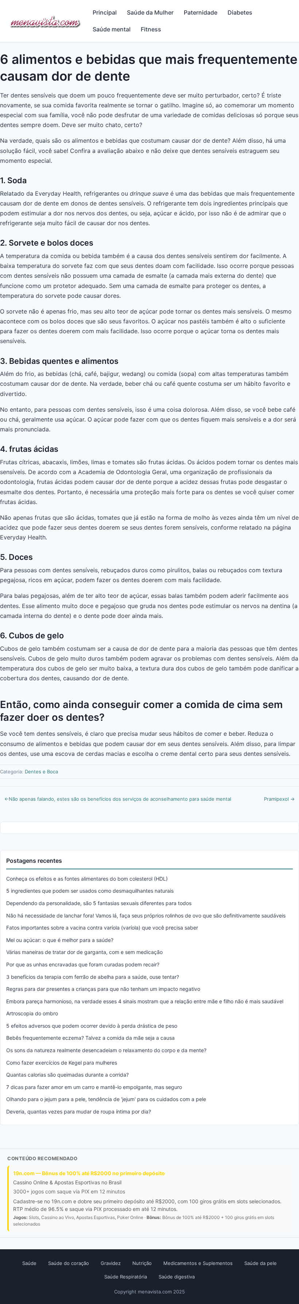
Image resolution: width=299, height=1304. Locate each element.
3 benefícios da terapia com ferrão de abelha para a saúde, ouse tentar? (92, 977)
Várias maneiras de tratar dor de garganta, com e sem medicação (84, 952)
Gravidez (111, 1263)
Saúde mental (112, 29)
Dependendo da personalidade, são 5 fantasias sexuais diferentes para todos (98, 903)
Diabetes (240, 12)
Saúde (29, 1263)
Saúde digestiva (177, 1277)
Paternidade (200, 12)
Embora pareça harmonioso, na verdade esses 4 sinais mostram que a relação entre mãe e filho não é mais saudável (144, 1001)
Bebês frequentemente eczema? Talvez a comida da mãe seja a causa (90, 1038)
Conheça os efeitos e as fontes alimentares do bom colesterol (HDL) (87, 879)
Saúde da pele (260, 1263)
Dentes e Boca (41, 771)
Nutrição (142, 1263)
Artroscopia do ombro (32, 1013)
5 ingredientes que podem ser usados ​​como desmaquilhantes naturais (90, 891)
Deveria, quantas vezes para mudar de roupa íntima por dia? (78, 1111)
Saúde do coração (68, 1263)
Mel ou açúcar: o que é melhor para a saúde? (59, 940)
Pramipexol (279, 799)
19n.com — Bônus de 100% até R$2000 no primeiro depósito (89, 1173)
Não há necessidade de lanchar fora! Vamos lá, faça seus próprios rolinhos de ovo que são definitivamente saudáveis (146, 915)
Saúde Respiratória (125, 1277)
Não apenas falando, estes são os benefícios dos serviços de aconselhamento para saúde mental (117, 799)
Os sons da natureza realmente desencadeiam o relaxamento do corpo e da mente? (106, 1050)
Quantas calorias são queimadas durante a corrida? (67, 1075)
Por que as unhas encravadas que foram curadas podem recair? (82, 964)
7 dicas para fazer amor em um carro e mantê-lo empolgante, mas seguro (94, 1087)
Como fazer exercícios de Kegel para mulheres (61, 1062)
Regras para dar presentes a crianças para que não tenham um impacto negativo (103, 989)
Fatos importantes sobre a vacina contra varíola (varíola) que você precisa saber (102, 927)
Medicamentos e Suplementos (198, 1263)
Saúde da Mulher (150, 12)
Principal (105, 12)
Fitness (151, 29)
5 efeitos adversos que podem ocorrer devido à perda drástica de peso (91, 1026)
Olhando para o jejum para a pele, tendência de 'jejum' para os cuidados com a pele (106, 1099)
